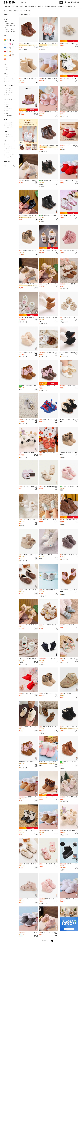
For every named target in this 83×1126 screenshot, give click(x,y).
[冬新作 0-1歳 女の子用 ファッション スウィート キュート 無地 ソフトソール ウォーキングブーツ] (69, 472)
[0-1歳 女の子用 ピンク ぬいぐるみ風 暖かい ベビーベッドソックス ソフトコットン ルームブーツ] (28, 338)
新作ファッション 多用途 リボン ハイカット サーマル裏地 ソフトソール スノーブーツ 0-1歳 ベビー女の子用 (69, 111)
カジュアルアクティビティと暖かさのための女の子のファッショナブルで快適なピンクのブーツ (49, 863)
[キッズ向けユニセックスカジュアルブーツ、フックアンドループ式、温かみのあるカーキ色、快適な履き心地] (48, 472)
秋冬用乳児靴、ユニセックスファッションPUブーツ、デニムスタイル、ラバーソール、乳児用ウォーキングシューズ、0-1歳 (49, 215)
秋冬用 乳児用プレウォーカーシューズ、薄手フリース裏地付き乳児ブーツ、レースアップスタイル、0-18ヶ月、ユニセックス (28, 419)
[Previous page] (50, 941)
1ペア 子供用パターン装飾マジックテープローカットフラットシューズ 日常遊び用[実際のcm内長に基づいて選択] (28, 180)
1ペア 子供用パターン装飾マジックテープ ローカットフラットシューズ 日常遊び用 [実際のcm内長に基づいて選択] (28, 284)
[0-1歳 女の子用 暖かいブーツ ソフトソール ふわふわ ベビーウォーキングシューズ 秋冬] (69, 270)
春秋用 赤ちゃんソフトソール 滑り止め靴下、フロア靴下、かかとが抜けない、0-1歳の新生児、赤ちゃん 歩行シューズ (69, 43)
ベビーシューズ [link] (18, 10)
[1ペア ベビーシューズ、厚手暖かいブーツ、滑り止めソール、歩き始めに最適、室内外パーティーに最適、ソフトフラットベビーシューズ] (48, 816)
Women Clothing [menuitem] (32, 6)
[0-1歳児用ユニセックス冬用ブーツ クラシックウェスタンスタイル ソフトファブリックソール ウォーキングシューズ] (69, 576)
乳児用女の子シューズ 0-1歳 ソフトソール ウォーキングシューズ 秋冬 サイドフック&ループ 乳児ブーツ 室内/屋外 (28, 215)
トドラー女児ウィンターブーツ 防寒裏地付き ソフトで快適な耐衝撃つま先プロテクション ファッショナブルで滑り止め (48, 658)
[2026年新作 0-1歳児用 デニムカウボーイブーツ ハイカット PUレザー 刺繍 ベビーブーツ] (28, 748)
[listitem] (28, 34)
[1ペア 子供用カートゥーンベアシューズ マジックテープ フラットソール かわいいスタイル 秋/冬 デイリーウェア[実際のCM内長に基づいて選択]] (69, 679)
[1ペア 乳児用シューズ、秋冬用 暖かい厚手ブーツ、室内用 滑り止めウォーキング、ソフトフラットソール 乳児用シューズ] (48, 65)
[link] (68, 2)
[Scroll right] (78, 6)
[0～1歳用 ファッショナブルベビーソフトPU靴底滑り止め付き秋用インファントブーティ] (28, 29)
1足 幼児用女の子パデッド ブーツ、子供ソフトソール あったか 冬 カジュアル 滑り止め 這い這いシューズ (28, 589)
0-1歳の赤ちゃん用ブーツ (45, 554)
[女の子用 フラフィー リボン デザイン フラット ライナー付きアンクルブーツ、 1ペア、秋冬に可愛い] (28, 713)
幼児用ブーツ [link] (27, 10)
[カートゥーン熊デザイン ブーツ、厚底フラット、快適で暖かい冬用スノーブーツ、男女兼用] (69, 304)
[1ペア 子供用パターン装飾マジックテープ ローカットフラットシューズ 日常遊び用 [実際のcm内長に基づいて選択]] (28, 270)
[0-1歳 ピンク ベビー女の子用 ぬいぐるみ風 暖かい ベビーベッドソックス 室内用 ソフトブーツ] (48, 885)
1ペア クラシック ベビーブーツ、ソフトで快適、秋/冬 (69, 519)
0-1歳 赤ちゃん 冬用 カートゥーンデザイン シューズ (28, 554)
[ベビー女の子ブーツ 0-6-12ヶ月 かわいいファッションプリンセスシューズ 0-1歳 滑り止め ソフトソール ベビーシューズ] (48, 270)
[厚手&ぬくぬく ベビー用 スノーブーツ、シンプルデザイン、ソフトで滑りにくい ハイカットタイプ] (28, 506)
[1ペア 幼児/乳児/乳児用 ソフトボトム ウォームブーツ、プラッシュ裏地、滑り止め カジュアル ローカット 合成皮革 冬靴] (28, 850)
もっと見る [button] (13, 25)
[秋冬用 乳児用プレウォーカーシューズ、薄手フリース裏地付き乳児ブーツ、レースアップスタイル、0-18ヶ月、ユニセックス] (28, 405)
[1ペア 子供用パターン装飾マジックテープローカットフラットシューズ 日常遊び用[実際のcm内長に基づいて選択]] (28, 166)
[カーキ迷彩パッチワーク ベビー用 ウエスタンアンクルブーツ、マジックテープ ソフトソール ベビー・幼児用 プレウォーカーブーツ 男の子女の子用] (28, 237)
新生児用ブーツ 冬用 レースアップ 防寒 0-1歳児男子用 (69, 419)
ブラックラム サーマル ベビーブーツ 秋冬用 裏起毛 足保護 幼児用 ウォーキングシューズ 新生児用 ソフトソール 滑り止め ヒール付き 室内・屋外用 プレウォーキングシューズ (69, 726)
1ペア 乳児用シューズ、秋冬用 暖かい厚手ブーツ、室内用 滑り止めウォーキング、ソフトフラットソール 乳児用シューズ (49, 78)
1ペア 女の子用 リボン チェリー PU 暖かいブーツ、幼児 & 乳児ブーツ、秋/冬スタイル (49, 250)
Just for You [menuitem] (15, 6)
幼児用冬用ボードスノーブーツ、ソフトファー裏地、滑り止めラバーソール (69, 863)
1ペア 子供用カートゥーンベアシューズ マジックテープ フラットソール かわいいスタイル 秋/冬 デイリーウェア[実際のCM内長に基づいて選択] (69, 693)
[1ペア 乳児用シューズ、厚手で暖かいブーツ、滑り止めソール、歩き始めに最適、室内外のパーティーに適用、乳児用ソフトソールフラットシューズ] (48, 98)
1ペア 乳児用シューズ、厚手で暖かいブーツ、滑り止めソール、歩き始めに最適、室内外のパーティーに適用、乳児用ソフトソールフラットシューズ (48, 111)
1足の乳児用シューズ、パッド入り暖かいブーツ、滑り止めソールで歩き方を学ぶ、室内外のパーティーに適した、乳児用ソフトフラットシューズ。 (28, 797)
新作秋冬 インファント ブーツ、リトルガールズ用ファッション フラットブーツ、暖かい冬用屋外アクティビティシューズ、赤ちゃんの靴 (49, 726)
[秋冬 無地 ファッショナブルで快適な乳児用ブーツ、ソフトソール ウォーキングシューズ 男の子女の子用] (48, 304)
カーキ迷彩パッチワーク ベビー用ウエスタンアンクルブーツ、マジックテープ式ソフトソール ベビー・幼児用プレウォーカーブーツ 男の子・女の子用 (49, 693)
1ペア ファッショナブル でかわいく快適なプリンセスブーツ (69, 658)
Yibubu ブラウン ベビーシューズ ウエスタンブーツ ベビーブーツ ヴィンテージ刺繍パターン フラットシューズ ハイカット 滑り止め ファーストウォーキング (28, 830)
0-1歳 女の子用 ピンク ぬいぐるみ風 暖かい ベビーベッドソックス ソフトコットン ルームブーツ (28, 352)
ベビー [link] (10, 10)
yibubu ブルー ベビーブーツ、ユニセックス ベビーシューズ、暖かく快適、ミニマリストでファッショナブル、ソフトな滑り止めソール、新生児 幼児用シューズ (49, 419)
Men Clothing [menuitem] (69, 6)
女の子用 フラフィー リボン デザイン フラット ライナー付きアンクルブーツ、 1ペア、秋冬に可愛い (28, 726)
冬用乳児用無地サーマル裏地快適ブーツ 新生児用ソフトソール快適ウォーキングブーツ (69, 352)
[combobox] (24, 14)
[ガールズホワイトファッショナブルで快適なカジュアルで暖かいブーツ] (48, 506)
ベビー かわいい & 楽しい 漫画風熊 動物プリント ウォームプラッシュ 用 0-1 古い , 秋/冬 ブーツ (28, 486)
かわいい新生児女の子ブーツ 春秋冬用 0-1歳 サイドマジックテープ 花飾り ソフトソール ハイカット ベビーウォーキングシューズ (28, 624)
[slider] (5, 166)
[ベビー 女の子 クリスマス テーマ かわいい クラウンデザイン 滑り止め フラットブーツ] (28, 679)
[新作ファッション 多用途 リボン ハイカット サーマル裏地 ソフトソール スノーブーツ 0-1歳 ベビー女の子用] (69, 98)
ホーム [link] (5, 10)
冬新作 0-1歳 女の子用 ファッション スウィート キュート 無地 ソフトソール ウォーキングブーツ (69, 486)
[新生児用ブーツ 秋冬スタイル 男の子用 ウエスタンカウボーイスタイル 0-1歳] (69, 439)
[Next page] (54, 941)
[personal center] (66, 2)
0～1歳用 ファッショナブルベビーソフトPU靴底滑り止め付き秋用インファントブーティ (28, 43)
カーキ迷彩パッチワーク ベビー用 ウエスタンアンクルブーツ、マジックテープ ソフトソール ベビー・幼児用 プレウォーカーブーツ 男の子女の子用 (28, 250)
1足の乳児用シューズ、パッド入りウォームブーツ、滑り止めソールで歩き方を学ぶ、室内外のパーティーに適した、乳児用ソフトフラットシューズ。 (69, 898)
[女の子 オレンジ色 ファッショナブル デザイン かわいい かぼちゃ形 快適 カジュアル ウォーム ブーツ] (48, 439)
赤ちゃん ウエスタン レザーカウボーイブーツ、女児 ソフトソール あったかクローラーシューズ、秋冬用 (49, 385)
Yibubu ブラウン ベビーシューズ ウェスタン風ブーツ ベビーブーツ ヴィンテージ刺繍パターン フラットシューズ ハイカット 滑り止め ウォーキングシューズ (28, 111)
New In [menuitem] (21, 6)
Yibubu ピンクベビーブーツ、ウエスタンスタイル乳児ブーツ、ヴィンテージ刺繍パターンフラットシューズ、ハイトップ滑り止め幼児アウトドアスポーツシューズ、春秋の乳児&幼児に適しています (69, 215)
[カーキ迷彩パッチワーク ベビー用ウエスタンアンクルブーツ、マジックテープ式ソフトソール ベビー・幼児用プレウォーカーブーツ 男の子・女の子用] (48, 679)
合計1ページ (45, 940)
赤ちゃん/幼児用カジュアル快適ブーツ (49, 589)
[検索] (61, 2)
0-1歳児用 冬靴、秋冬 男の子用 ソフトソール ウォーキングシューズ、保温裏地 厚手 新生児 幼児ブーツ (28, 452)
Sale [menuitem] (26, 6)
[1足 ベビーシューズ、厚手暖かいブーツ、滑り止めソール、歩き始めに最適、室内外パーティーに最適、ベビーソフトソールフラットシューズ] (28, 918)
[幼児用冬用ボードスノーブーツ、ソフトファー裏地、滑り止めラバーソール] (69, 850)
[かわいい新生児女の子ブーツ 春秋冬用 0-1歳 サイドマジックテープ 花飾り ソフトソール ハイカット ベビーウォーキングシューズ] (28, 611)
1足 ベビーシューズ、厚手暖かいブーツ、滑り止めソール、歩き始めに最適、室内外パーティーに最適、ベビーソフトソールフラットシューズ (28, 932)
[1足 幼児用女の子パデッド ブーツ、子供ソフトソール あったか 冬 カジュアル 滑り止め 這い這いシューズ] (28, 576)
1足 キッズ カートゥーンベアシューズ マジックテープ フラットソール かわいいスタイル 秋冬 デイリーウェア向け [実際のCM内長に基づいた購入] (28, 898)
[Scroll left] (76, 6)
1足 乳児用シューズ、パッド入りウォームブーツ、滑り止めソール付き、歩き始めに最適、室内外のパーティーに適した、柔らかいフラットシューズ (69, 180)
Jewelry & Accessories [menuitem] (50, 6)
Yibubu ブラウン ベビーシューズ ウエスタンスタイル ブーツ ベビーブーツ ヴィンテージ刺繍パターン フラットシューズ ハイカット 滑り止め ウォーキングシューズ (49, 797)
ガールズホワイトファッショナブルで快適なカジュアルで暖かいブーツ (49, 519)
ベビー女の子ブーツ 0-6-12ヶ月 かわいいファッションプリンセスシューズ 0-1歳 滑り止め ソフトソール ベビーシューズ (49, 284)
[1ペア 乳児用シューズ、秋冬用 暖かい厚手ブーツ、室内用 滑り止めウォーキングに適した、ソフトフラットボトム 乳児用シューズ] (48, 748)
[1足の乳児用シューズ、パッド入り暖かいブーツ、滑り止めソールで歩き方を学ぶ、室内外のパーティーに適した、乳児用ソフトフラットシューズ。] (28, 783)
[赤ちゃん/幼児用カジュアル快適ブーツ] (48, 576)
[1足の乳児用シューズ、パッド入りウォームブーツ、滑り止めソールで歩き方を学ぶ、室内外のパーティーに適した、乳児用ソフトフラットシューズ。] (69, 885)
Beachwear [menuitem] (41, 6)
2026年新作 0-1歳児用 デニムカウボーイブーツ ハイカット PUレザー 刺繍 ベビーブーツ (28, 761)
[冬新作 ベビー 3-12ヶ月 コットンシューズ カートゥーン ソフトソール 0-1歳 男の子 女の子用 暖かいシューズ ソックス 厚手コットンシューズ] (69, 372)
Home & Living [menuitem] (60, 6)
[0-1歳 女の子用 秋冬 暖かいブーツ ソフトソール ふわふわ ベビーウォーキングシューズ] (69, 783)
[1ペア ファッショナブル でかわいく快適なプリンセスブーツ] (69, 645)
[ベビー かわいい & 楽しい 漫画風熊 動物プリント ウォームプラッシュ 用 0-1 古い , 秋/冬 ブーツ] (28, 472)
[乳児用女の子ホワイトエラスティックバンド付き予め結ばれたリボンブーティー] (48, 29)
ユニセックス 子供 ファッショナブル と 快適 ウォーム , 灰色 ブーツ (69, 624)
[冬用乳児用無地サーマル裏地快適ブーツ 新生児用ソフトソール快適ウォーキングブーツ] (69, 338)
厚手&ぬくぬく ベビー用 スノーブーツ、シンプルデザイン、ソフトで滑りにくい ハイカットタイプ (28, 519)
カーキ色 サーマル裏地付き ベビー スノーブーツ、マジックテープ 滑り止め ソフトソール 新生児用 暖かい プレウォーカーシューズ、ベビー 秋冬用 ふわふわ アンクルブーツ (28, 78)
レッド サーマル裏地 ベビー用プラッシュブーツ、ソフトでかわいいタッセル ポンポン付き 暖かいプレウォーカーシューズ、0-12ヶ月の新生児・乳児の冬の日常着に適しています (69, 145)
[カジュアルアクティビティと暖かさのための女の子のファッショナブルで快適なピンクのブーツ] (48, 850)
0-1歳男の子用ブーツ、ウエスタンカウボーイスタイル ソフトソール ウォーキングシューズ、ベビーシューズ (49, 180)
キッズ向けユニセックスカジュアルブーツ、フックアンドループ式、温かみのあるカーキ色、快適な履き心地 (49, 486)
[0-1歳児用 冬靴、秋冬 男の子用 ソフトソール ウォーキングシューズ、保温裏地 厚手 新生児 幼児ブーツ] (28, 439)
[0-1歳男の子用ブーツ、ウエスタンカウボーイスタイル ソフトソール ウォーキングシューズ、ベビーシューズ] (48, 166)
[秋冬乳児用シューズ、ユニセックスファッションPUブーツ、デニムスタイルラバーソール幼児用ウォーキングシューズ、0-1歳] (69, 748)
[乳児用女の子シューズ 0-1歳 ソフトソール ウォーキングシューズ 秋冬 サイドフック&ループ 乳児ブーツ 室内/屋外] (28, 202)
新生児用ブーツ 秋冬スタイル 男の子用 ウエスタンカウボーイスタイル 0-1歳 (69, 452)
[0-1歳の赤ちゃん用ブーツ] (48, 541)
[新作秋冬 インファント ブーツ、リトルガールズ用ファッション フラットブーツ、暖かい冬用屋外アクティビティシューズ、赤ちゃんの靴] (48, 713)
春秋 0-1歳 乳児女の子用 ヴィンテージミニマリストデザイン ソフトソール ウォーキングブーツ (28, 385)
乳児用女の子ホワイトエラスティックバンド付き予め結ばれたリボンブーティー (48, 43)
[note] (23, 49)
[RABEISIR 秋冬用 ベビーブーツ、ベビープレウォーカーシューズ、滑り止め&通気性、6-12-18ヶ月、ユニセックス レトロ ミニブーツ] (48, 338)
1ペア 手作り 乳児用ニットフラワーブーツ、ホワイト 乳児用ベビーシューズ (28, 317)
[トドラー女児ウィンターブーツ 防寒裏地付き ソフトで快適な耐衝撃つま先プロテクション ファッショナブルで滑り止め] (48, 645)
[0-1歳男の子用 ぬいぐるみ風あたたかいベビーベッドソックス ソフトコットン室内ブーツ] (69, 541)
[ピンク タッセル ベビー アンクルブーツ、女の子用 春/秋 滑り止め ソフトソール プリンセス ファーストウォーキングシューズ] (69, 237)
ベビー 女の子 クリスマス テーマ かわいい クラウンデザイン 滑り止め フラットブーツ (28, 693)
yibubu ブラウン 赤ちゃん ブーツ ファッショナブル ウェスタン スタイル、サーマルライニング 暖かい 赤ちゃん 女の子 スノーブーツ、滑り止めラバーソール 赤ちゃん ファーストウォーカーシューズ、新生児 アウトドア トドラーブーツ (49, 624)
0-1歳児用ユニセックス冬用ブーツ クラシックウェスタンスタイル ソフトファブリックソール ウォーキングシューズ (69, 589)
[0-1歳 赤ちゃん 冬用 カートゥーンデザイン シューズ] (28, 541)
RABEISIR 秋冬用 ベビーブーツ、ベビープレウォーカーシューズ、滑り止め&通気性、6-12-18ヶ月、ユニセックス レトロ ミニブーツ (48, 352)
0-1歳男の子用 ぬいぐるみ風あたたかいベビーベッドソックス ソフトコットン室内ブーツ (69, 554)
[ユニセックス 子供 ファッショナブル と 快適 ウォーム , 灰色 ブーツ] (69, 611)
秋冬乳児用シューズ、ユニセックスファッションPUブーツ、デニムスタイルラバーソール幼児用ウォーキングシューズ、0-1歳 (69, 761)
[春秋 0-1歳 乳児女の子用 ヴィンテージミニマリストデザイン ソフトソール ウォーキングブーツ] (28, 372)
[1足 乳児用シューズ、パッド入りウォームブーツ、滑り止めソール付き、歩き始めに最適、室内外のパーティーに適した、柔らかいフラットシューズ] (69, 166)
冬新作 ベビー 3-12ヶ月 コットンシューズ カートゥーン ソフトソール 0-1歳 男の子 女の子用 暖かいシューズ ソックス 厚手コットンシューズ (69, 385)
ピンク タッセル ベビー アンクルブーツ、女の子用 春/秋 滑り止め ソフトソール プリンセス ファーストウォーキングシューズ (69, 250)
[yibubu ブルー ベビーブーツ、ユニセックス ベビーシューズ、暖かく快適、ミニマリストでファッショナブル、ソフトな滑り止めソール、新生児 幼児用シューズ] (48, 405)
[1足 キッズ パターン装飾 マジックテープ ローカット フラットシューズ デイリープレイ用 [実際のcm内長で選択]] (48, 918)
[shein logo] (9, 2)
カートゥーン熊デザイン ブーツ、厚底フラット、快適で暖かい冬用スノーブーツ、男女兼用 (69, 317)
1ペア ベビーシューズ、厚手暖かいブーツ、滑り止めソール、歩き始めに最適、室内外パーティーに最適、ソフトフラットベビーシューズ (48, 830)
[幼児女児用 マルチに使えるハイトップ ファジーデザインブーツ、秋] (48, 131)
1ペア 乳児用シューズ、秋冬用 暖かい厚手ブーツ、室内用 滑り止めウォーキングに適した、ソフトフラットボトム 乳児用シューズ (48, 761)
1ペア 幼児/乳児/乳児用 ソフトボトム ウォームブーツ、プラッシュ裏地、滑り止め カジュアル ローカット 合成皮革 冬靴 (28, 863)
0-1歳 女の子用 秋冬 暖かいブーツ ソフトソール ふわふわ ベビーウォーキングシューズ (69, 797)
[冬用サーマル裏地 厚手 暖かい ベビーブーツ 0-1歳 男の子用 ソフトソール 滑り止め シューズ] (69, 816)
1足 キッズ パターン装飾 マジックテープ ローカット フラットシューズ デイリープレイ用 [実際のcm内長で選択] (49, 932)
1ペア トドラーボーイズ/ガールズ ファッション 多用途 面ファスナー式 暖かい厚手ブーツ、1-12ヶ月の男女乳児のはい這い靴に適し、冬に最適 (69, 78)
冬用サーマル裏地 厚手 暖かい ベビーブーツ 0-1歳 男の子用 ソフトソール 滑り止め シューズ (69, 830)
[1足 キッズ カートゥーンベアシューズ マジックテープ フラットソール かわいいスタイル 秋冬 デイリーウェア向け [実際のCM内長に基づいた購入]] (28, 885)
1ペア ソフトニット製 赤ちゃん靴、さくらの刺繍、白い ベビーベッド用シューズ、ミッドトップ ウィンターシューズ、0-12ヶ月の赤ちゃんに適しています (28, 658)
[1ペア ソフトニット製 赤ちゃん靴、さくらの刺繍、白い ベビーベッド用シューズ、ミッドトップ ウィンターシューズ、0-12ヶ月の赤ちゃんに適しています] (28, 645)
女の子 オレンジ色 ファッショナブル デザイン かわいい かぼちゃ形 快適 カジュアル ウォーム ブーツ (49, 452)
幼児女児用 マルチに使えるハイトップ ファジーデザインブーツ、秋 (49, 145)
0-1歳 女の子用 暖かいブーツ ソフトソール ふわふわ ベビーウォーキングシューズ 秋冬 (69, 284)
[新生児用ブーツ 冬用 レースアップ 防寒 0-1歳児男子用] (69, 405)
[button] (75, 2)
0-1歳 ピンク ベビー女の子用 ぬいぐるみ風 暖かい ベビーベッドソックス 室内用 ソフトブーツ (48, 898)
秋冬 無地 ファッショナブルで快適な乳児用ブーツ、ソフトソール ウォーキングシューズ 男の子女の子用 (48, 317)
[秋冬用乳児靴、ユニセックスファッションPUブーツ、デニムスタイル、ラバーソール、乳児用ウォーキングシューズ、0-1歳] (48, 202)
